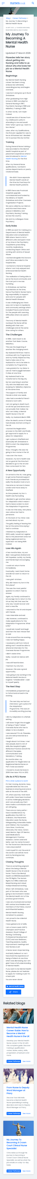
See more (26, 1061)
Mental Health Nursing (16, 157)
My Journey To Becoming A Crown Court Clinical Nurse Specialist (17, 1144)
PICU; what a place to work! (17, 781)
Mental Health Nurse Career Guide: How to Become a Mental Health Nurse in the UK (18, 1032)
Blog (8, 18)
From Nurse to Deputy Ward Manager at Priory (18, 1090)
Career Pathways (20, 18)
